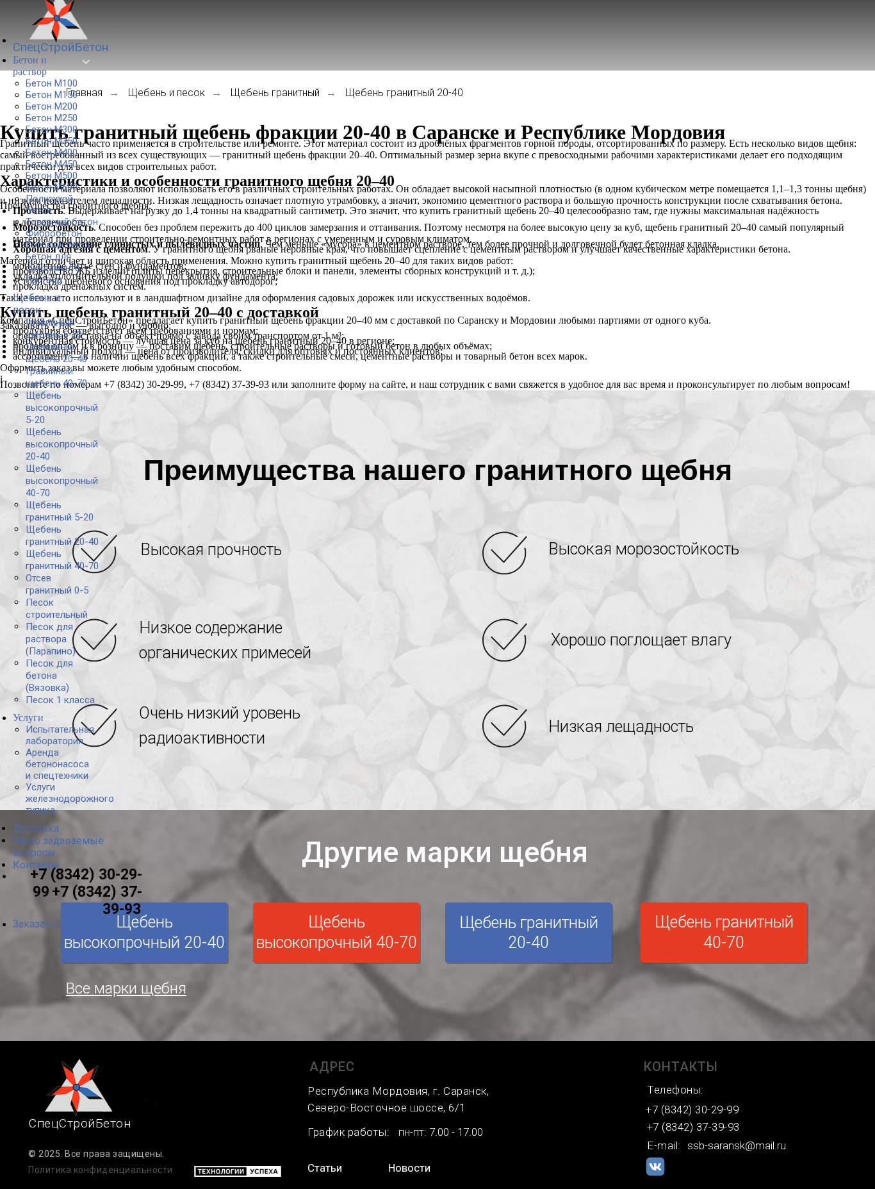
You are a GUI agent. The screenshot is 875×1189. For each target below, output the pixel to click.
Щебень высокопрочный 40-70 (336, 932)
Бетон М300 (52, 129)
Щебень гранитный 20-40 (528, 932)
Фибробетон (54, 233)
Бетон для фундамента (53, 262)
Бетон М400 (52, 152)
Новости (409, 1167)
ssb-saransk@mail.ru (736, 1145)
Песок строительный (57, 608)
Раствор (44, 279)
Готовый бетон (59, 245)
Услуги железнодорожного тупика (70, 798)
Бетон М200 (52, 106)
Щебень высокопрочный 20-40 (144, 932)
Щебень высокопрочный (62, 408)
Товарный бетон (62, 222)
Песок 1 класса (60, 700)
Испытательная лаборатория (60, 735)
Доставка (36, 828)
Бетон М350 (52, 141)
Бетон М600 (52, 187)
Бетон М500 (52, 175)
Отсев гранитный (57, 584)
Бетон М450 (52, 164)
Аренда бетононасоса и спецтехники (57, 764)
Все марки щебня (126, 988)
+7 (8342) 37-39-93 (97, 900)
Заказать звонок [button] (52, 924)
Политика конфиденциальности (100, 1170)
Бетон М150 (52, 95)
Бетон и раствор (30, 65)
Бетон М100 (52, 83)
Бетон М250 (52, 118)
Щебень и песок (36, 304)
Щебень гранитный (60, 511)
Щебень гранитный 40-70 (724, 932)
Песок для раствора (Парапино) (51, 639)
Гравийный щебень (54, 328)
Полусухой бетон (49, 204)
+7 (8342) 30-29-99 (692, 1109)
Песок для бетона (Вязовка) (49, 676)
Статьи (324, 1167)
